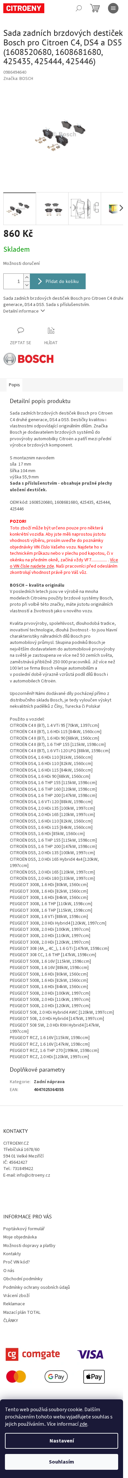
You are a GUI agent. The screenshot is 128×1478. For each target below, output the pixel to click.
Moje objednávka (20, 1237)
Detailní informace (21, 311)
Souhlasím (61, 1461)
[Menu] (113, 8)
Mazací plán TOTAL (21, 1312)
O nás (8, 1270)
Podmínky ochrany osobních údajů (36, 1287)
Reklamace (14, 1304)
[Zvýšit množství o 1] (26, 277)
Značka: (18, 78)
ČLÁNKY (10, 1320)
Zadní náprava (49, 1082)
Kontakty (12, 1254)
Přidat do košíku (62, 281)
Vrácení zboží (16, 1295)
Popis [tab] (14, 385)
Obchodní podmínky (23, 1279)
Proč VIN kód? (16, 1262)
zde (83, 1424)
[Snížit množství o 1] (26, 285)
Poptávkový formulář (24, 1229)
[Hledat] (78, 8)
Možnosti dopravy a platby (29, 1245)
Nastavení (62, 1440)
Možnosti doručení (21, 264)
